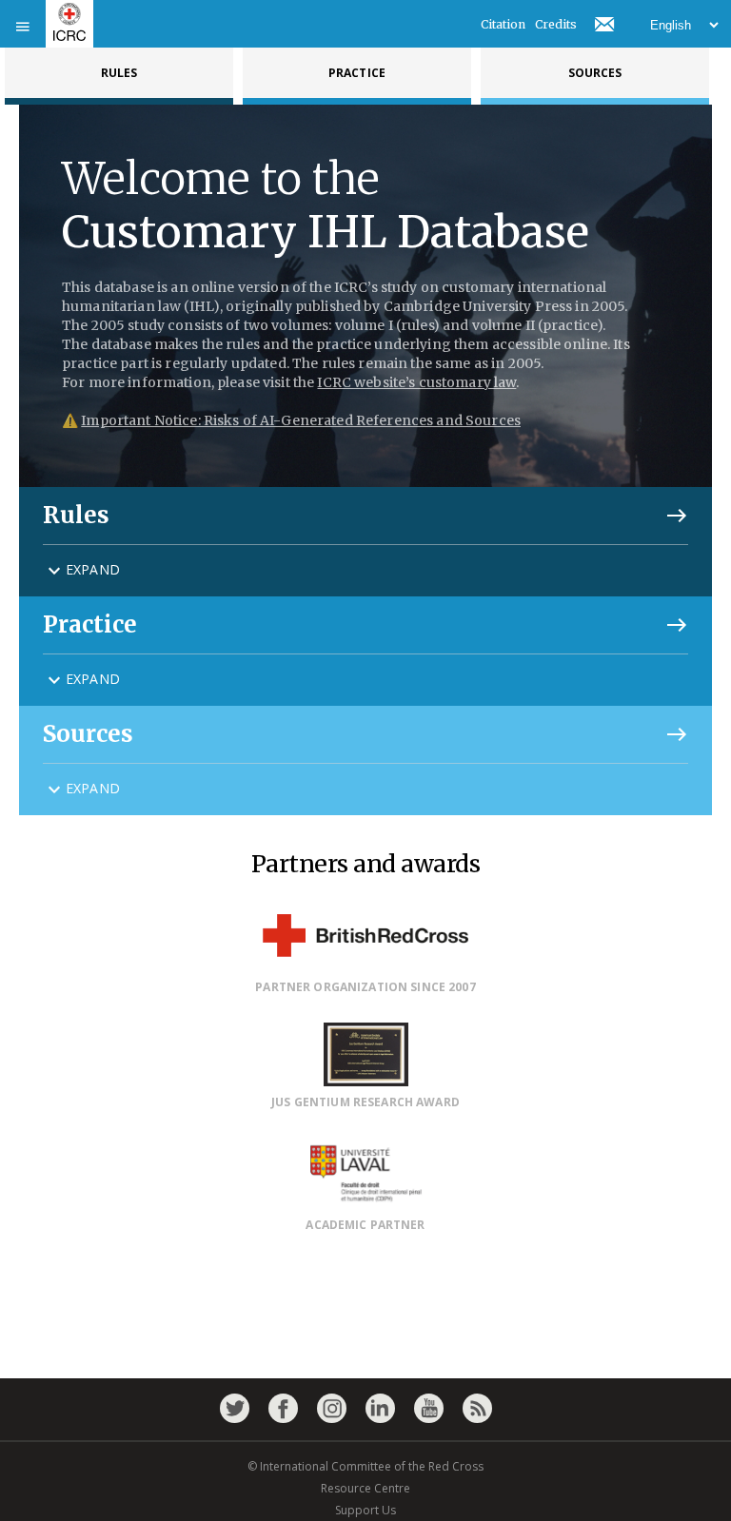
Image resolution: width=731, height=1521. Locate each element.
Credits (556, 24)
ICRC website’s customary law (416, 382)
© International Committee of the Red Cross (365, 1466)
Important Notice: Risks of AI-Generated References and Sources (301, 420)
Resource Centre (365, 1488)
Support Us (365, 1510)
